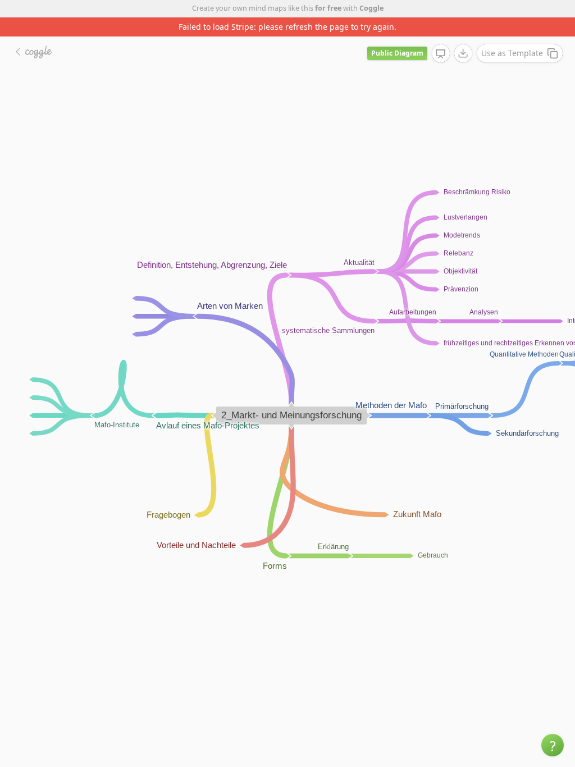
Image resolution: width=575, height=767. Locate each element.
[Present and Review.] (441, 54)
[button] (552, 745)
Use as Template (512, 53)
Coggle (371, 8)
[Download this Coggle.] (463, 53)
